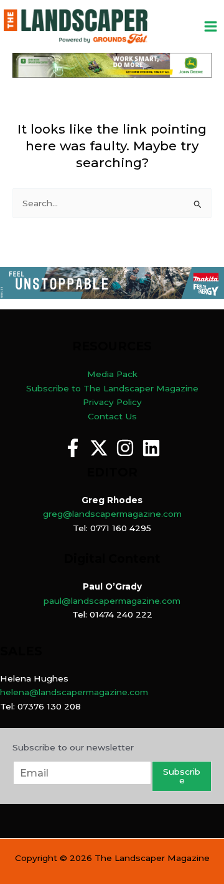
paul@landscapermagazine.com (112, 601)
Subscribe (181, 776)
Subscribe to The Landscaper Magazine (112, 388)
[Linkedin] (151, 448)
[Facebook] (72, 448)
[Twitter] (99, 448)
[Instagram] (125, 448)
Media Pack (112, 374)
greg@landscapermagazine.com (112, 514)
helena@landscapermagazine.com (74, 692)
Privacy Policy (112, 402)
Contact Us (112, 416)
